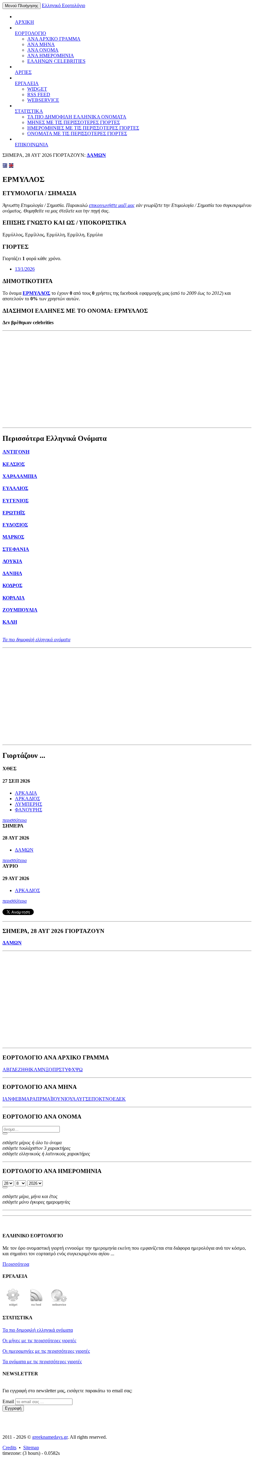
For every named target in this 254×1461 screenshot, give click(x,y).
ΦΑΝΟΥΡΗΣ (28, 809)
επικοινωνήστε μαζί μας (112, 205)
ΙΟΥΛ (70, 1099)
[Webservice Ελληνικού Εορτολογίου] (59, 1305)
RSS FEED (38, 94)
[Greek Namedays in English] (11, 166)
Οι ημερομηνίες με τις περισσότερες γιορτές (46, 1351)
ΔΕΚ (121, 1099)
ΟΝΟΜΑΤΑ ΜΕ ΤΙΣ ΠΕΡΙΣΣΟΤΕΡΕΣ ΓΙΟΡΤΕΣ (77, 133)
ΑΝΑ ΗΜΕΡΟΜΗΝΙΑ (50, 55)
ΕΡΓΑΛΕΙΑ (27, 83)
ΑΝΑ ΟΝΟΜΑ (43, 50)
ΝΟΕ (110, 1099)
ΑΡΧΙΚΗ (24, 22)
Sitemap (31, 1447)
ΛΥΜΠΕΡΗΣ (28, 804)
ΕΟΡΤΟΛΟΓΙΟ (30, 33)
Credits (9, 1447)
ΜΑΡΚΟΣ (13, 536)
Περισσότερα (15, 1264)
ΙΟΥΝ (58, 1099)
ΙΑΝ (6, 1099)
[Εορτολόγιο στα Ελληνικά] (4, 166)
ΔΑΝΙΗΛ (12, 573)
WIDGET (37, 89)
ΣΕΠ (90, 1099)
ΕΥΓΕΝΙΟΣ (15, 500)
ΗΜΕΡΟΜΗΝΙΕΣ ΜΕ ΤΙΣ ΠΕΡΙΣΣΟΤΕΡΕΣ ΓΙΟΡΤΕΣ (83, 128)
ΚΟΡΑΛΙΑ (13, 597)
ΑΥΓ (80, 1099)
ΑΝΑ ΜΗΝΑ (41, 44)
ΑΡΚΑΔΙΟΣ (27, 798)
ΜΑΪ (47, 1099)
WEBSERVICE (43, 100)
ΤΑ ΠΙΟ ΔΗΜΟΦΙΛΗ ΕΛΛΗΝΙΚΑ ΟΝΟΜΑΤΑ (76, 116)
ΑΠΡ (37, 1099)
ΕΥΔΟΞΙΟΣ (15, 524)
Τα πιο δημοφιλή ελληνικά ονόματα (36, 639)
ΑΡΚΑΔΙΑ (26, 793)
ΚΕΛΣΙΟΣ (13, 464)
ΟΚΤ (100, 1099)
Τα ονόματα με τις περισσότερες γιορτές (42, 1361)
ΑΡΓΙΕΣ (23, 72)
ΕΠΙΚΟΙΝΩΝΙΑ (31, 144)
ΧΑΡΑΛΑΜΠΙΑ (19, 476)
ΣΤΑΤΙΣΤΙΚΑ (29, 111)
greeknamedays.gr (50, 1437)
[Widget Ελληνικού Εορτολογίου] (13, 1305)
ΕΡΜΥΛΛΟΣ (36, 293)
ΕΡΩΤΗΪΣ (13, 512)
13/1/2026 (25, 269)
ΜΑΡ (27, 1099)
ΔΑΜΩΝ (96, 155)
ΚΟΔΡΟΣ (12, 585)
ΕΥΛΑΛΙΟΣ (15, 488)
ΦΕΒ (16, 1099)
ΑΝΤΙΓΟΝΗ (15, 451)
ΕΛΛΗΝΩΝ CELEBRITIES (56, 61)
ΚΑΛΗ (9, 622)
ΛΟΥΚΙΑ (12, 561)
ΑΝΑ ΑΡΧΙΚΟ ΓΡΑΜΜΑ (54, 38)
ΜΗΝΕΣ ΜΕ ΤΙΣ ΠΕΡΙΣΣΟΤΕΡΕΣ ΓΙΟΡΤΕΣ (73, 122)
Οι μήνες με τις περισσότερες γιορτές (39, 1340)
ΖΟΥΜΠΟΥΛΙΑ (19, 609)
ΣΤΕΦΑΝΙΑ (15, 549)
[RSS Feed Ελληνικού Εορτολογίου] (36, 1305)
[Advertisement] (127, 379)
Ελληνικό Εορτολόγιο (63, 5)
